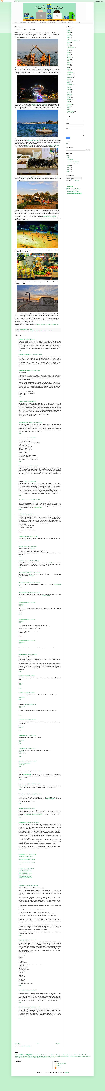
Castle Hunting (42, 22)
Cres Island (44, 104)
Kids (31, 1056)
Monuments (52, 1057)
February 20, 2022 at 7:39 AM (32, 560)
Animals (28, 1056)
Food (39, 330)
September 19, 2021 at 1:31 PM (33, 499)
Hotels (79, 1056)
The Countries (32, 22)
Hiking (42, 330)
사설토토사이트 (22, 753)
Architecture (70, 1054)
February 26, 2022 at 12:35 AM (33, 582)
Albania (68, 29)
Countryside (27, 1055)
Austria (68, 34)
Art (44, 1056)
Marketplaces (46, 330)
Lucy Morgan (22, 940)
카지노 (20, 707)
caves (59, 1056)
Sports (62, 1056)
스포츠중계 (32, 548)
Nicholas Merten (22, 822)
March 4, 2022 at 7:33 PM (30, 640)
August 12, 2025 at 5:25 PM (33, 822)
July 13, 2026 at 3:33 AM (30, 940)
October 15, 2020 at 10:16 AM (35, 422)
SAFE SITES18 (22, 572)
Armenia (69, 32)
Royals (32, 1057)
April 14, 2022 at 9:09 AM (30, 654)
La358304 (21, 546)
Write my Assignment (38, 502)
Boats (80, 1054)
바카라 (20, 644)
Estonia (68, 50)
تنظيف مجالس (22, 764)
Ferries (71, 1056)
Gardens (39, 1057)
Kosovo (68, 69)
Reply (20, 350)
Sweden (69, 102)
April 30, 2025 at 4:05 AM (29, 808)
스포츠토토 (21, 726)
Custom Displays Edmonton (25, 870)
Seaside (51, 330)
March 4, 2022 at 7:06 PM (30, 602)
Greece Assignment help (24, 794)
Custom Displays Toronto (24, 874)
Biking (30, 1057)
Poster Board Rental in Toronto (25, 877)
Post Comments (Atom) (26, 1046)
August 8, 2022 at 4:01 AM (30, 761)
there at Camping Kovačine (49, 216)
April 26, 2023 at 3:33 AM (34, 783)
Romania (69, 91)
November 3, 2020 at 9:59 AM (30, 437)
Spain (68, 101)
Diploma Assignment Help (25, 771)
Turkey (68, 106)
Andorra (68, 30)
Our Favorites (62, 22)
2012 (68, 167)
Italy (68, 67)
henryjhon (21, 808)
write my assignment (50, 798)
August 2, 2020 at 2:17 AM (36, 354)
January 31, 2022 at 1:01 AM (30, 536)
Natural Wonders (44, 1057)
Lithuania (69, 74)
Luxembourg (70, 76)
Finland (68, 52)
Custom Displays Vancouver (25, 876)
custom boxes (22, 560)
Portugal (69, 89)
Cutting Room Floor (34, 330)
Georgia (68, 55)
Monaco (68, 82)
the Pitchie (21, 675)
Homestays (75, 1056)
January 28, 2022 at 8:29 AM (27, 514)
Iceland (68, 64)
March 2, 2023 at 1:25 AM (37, 771)
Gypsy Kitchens (52, 22)
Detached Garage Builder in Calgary (27, 862)
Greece (68, 59)
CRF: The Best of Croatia (73, 161)
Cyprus (68, 45)
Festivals (76, 1054)
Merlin (58, 1065)
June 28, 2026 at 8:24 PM (32, 885)
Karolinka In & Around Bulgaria (74, 193)
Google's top (22, 719)
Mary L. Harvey (22, 885)
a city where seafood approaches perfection (30, 177)
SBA (20, 514)
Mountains (41, 1056)
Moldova (69, 81)
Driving (65, 1054)
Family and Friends (49, 1056)
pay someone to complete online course (33, 814)
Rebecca (59, 1067)
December (70, 159)
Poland (68, 87)
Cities (21, 1055)
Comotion (21, 868)
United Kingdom (70, 111)
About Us (70, 22)
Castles (43, 1054)
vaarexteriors (22, 854)
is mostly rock (28, 145)
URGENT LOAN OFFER (24, 354)
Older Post (58, 1043)
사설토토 (21, 683)
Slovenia (69, 99)
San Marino (69, 94)
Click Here (68, 143)
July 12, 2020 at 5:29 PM (29, 339)
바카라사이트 (22, 642)
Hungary (69, 62)
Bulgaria (69, 42)
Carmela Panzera (23, 1007)
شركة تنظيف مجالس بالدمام (25, 763)
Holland (68, 60)
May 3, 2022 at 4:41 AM (29, 675)
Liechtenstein (70, 72)
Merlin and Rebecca (61, 1063)
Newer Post (17, 1043)
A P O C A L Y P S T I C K (73, 191)
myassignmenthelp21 (24, 783)
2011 (68, 169)
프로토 (20, 684)
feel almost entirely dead (53, 145)
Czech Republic (70, 47)
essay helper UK (27, 774)
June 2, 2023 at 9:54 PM (36, 794)
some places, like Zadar (32, 140)
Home (15, 22)
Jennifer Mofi (22, 654)
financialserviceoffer (23, 422)
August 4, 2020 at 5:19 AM (34, 370)
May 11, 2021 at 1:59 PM (30, 481)
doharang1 (21, 602)
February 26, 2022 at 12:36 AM (33, 592)
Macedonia (69, 77)
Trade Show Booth (23, 872)
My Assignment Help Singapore (26, 786)
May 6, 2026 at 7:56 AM (31, 854)
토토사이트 (31, 575)
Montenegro (69, 84)
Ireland (68, 65)
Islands (36, 1056)
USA (68, 107)
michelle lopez (22, 990)
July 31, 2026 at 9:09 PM (31, 990)
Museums (48, 1054)
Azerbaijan (69, 35)
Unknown (21, 339)
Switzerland (69, 104)
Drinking (53, 1054)
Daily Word (21, 536)
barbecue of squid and (52, 177)
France (68, 54)
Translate (76, 180)
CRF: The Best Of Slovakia (74, 163)
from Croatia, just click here (31, 323)
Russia (68, 92)
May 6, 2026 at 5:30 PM (29, 868)
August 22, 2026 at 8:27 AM (33, 1007)
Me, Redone (70, 186)
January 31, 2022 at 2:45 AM (30, 546)
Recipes (56, 1056)
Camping (24, 330)
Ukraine (68, 109)
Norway (68, 86)
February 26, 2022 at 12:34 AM (33, 572)
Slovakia (69, 97)
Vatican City (69, 112)
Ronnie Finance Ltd (23, 370)
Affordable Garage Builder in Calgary (27, 859)
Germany (69, 57)
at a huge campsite (35, 104)
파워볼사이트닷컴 (46, 595)
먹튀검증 (21, 605)
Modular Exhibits (22, 879)
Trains (35, 1057)
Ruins (49, 1057)
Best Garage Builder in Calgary (26, 856)
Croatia (28, 330)
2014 (68, 155)
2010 (68, 171)
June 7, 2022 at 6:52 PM (30, 704)
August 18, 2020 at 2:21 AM (30, 401)
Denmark (69, 49)
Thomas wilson (22, 466)
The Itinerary (22, 22)
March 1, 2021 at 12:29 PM (32, 466)
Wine (87, 1056)
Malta (68, 79)
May (69, 165)
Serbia (68, 96)
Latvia (68, 71)
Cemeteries (66, 1056)
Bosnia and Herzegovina (72, 40)
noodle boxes (52, 562)
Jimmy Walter (22, 499)
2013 (68, 157)
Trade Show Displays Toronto (25, 873)
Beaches (20, 330)
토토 (20, 622)
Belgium (69, 39)
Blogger (67, 1072)
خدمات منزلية (21, 761)
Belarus (68, 37)
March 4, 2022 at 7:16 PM (30, 619)
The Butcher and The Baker (73, 188)
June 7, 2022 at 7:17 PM (30, 719)
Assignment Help (38, 507)
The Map (77, 22)
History (39, 1054)
